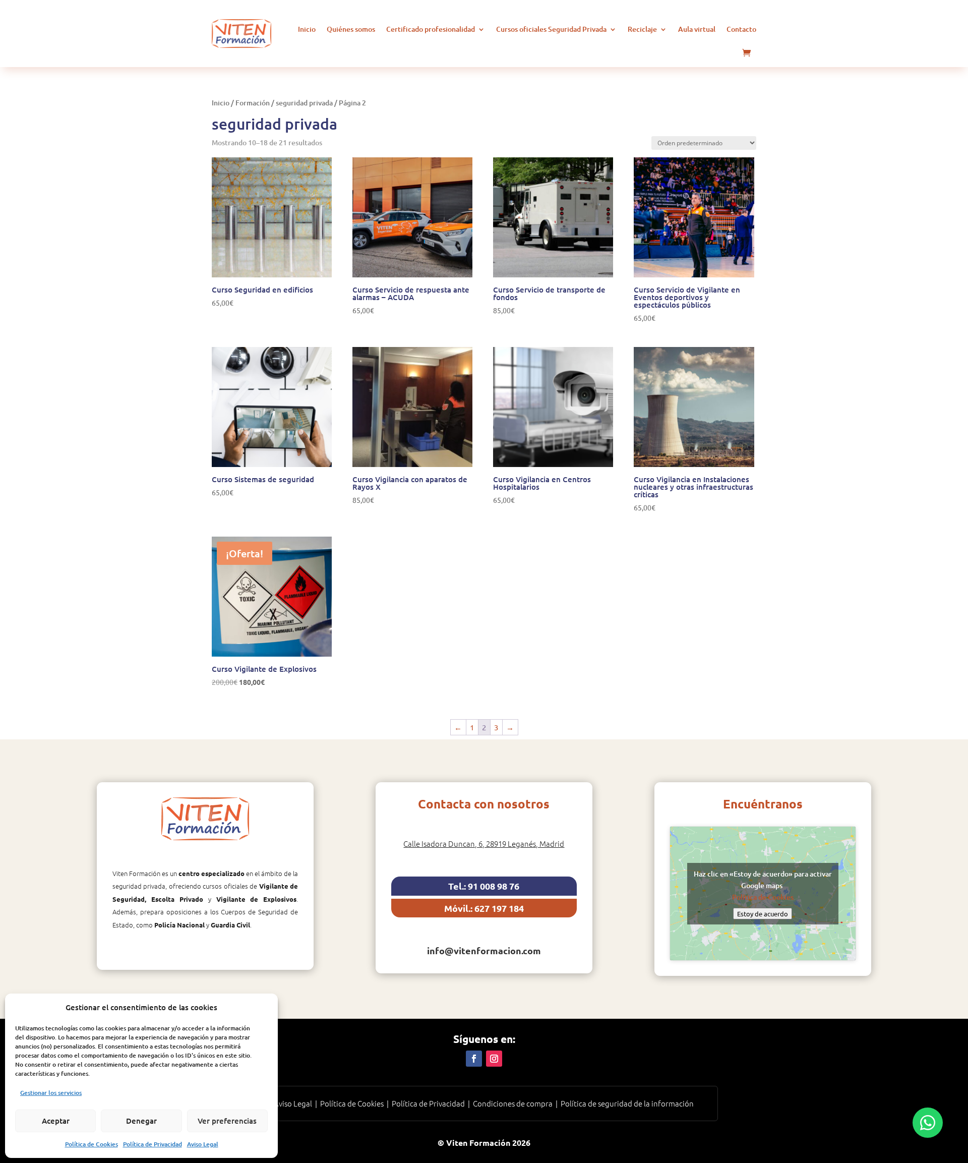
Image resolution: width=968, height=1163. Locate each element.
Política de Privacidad (152, 1144)
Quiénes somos (351, 29)
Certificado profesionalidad (430, 29)
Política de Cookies (91, 1144)
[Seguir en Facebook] (474, 1059)
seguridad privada (304, 102)
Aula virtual (696, 29)
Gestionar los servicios (51, 1092)
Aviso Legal (202, 1144)
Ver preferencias (227, 1121)
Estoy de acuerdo (762, 913)
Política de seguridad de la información (627, 1103)
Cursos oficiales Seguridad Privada (551, 29)
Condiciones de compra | (517, 1103)
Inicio (307, 29)
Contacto (741, 29)
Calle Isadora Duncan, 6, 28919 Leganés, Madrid (483, 843)
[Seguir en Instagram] (494, 1059)
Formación (252, 102)
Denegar (141, 1121)
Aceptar (56, 1121)
